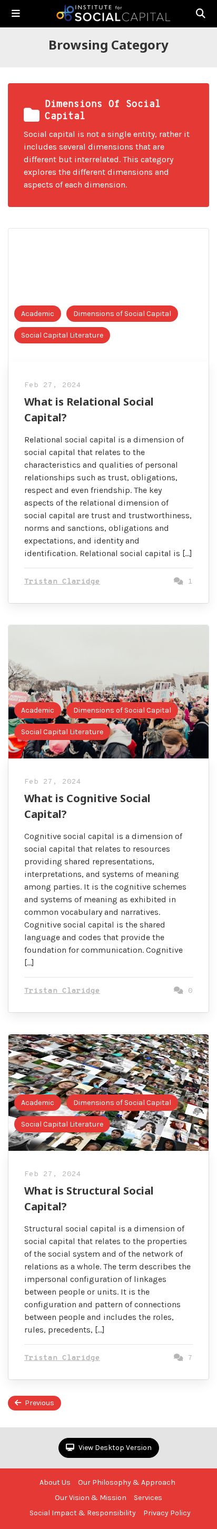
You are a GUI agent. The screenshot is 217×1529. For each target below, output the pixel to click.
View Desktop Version (114, 1447)
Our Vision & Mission (90, 1497)
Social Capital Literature (62, 335)
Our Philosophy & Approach (126, 1482)
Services (148, 1497)
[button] (16, 14)
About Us (55, 1482)
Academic (37, 313)
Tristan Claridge (62, 581)
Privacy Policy (167, 1512)
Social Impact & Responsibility (82, 1512)
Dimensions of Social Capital (122, 313)
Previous (39, 1402)
